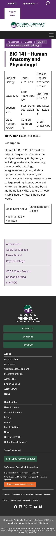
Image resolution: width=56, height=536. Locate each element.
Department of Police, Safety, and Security (21, 473)
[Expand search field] (47, 3)
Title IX (13, 500)
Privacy (5, 500)
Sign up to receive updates (20, 458)
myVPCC (12, 3)
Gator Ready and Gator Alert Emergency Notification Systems (25, 478)
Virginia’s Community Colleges (33, 523)
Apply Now (12, 13)
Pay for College (15, 261)
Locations (28, 336)
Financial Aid (14, 255)
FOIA (19, 500)
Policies (47, 494)
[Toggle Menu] (51, 35)
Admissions (13, 244)
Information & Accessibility (13, 494)
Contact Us (28, 328)
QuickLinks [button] (29, 3)
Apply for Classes (17, 249)
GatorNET (36, 500)
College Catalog (16, 277)
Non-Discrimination (34, 494)
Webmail (26, 500)
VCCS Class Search (18, 271)
